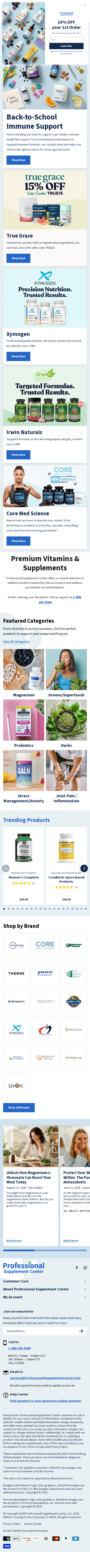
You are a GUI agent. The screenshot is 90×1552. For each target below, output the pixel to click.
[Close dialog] (85, 5)
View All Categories (16, 642)
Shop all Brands (19, 1108)
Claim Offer (66, 46)
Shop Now (18, 160)
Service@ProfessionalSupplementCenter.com (45, 1378)
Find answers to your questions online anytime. (46, 1401)
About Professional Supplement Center (36, 1289)
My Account (12, 1297)
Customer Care (15, 1281)
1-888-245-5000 (19, 1348)
